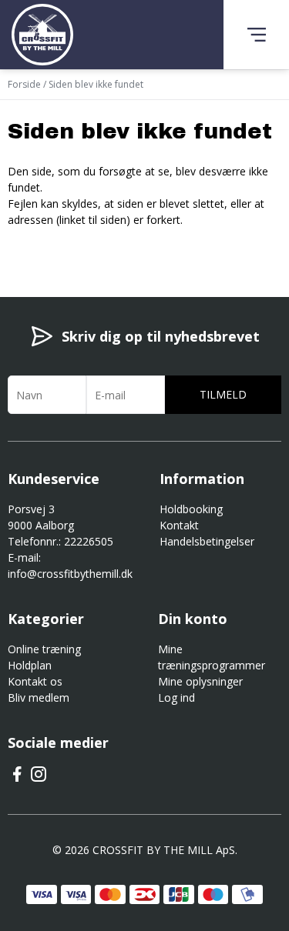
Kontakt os (35, 681)
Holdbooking (191, 509)
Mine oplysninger (200, 681)
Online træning (44, 649)
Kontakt (179, 525)
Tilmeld (223, 394)
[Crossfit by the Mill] (42, 34)
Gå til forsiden (92, 247)
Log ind (176, 697)
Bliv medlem (38, 697)
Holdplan (30, 665)
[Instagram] (38, 779)
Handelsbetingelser (207, 541)
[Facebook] (17, 779)
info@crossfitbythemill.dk (70, 573)
